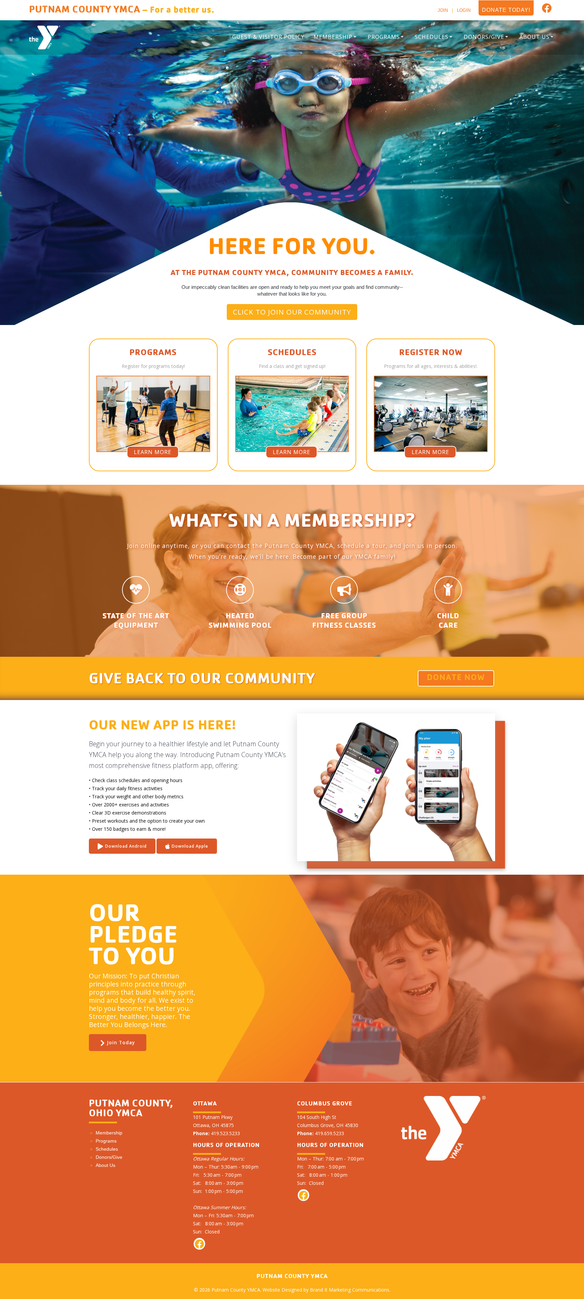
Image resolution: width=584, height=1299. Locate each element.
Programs (384, 37)
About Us (534, 37)
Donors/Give (484, 37)
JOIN (443, 10)
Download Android (126, 846)
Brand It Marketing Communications (349, 1289)
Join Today (121, 1042)
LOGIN (463, 10)
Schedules (431, 37)
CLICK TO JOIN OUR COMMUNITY (292, 312)
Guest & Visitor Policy (268, 37)
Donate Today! (506, 10)
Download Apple (190, 846)
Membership (333, 37)
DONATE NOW (456, 678)
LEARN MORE (152, 452)
